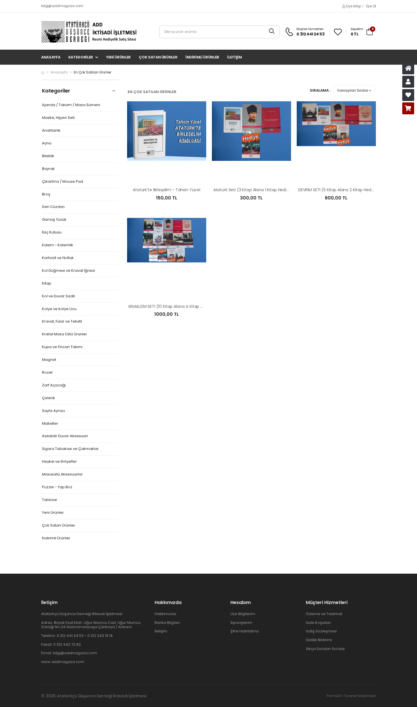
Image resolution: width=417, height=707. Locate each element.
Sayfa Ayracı (53, 411)
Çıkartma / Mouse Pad (62, 181)
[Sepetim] (408, 108)
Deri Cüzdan (53, 207)
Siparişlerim (241, 622)
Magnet (49, 359)
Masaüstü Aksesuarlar (62, 474)
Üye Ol (371, 6)
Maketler (50, 423)
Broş (46, 194)
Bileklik (48, 156)
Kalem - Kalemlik (57, 245)
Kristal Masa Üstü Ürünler (64, 334)
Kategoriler (80, 57)
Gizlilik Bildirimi (319, 640)
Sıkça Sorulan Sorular (325, 648)
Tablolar (49, 500)
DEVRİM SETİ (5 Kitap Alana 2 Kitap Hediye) (338, 190)
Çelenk (48, 398)
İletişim (234, 57)
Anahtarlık (51, 130)
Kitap (46, 283)
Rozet (47, 372)
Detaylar (167, 173)
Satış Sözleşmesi (321, 631)
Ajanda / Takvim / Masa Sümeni (71, 105)
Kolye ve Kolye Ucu (59, 309)
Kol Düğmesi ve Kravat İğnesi (68, 270)
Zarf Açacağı (54, 385)
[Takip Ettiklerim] (408, 95)
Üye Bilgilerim (242, 613)
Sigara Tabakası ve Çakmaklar (70, 449)
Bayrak (48, 169)
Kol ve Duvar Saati (58, 296)
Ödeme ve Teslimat (324, 613)
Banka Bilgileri (167, 622)
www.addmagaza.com (62, 661)
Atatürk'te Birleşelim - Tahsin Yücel (166, 190)
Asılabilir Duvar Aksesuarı (65, 436)
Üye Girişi (353, 6)
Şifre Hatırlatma (244, 631)
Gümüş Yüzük (54, 219)
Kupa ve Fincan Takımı (62, 347)
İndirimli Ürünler (202, 57)
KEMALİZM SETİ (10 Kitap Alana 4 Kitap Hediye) (172, 306)
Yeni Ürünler (118, 57)
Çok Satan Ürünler (158, 57)
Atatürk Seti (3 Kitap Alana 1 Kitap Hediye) (253, 190)
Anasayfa (50, 57)
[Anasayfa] (408, 68)
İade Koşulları (318, 622)
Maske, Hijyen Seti (58, 117)
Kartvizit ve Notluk (58, 258)
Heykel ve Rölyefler (59, 461)
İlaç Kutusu (52, 232)
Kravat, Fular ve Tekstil (62, 321)
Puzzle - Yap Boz (57, 487)
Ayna (46, 143)
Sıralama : (320, 90)
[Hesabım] (408, 82)
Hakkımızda (165, 613)
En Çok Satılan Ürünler (92, 72)
